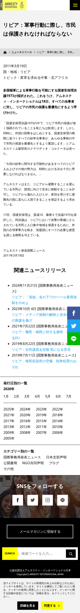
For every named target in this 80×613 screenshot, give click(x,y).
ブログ (54, 463)
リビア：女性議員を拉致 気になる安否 (41, 349)
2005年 (9, 438)
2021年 (9, 415)
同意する (50, 605)
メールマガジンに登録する (40, 531)
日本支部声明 (56, 457)
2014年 (57, 421)
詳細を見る (27, 605)
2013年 (9, 426)
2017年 (9, 421)
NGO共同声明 (33, 463)
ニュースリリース (22, 52)
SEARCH (10, 553)
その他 (8, 468)
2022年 (57, 409)
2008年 (25, 432)
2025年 (9, 409)
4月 (37, 396)
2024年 (25, 409)
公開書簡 (10, 463)
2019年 (41, 415)
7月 (68, 396)
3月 (27, 396)
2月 (16, 396)
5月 (48, 396)
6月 (58, 396)
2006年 (57, 432)
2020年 (25, 415)
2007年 (41, 432)
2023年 (41, 409)
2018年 (57, 415)
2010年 (57, 426)
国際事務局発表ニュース (22, 457)
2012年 (25, 426)
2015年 (41, 421)
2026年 (9, 388)
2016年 (25, 421)
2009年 (9, 432)
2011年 (41, 426)
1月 (6, 396)
